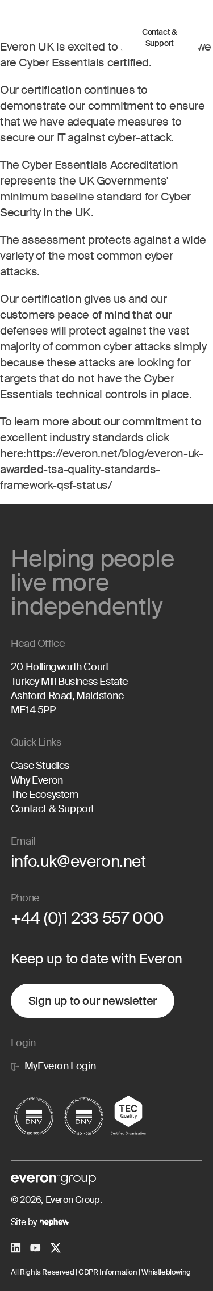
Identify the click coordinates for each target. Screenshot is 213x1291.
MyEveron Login (59, 1066)
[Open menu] (99, 38)
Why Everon (37, 780)
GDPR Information (107, 1272)
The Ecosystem (44, 794)
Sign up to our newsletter (92, 1000)
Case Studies (40, 765)
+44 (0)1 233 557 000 (87, 918)
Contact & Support (159, 37)
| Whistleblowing (164, 1272)
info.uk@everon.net (78, 861)
